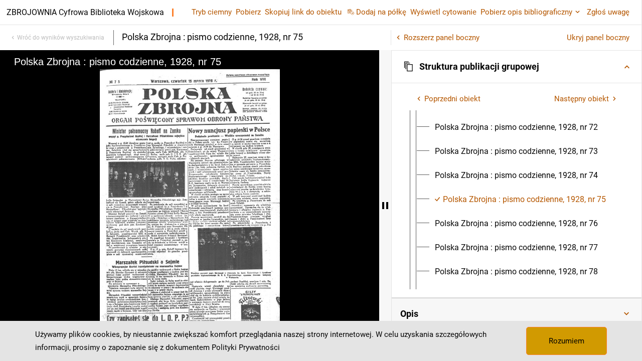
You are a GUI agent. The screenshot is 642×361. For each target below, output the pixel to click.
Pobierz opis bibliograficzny (526, 12)
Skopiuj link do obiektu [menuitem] (303, 12)
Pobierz (248, 12)
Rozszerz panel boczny (441, 37)
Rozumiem (566, 340)
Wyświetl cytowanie (443, 12)
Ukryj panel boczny (598, 37)
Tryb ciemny (212, 12)
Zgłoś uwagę (608, 12)
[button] (516, 67)
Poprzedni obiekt (452, 98)
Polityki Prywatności (246, 347)
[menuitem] (516, 127)
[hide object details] (385, 205)
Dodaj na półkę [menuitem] (381, 12)
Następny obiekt (581, 98)
